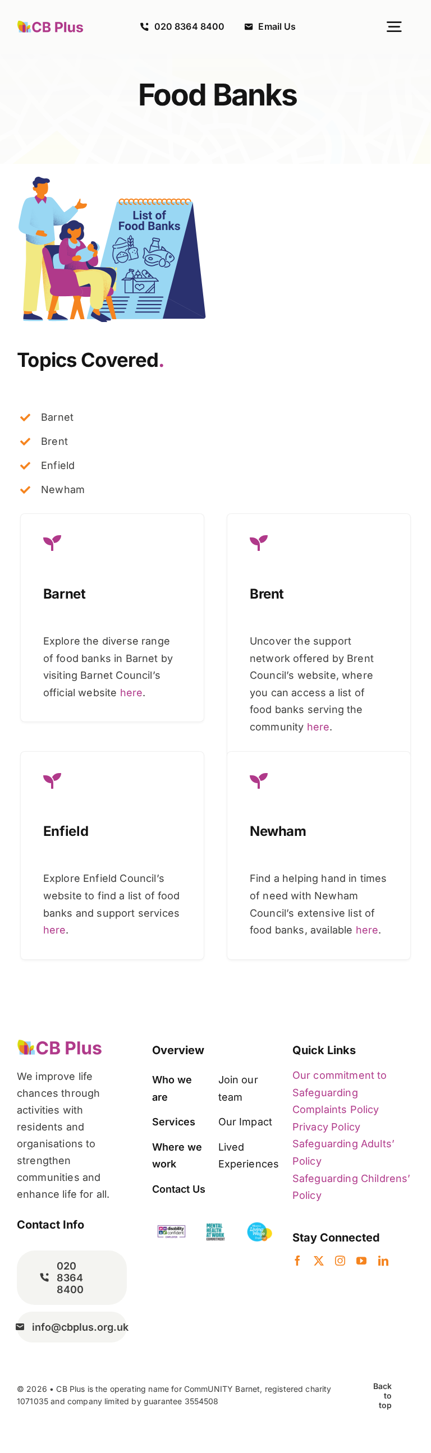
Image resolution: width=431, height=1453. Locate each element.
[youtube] (361, 1261)
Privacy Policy (326, 1127)
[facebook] (297, 1261)
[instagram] (340, 1261)
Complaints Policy (335, 1109)
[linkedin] (383, 1261)
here (131, 692)
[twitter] (319, 1261)
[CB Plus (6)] (50, 25)
